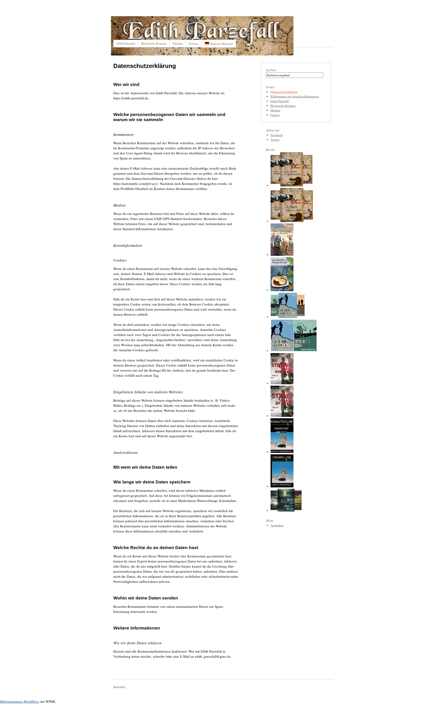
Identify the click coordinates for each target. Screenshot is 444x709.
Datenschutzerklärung (284, 92)
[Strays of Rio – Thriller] (282, 416)
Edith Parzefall (126, 43)
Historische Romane (153, 43)
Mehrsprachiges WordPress (19, 701)
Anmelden (277, 525)
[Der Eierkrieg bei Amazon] (282, 255)
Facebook (277, 135)
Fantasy (194, 43)
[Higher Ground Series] (286, 510)
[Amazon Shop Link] (282, 290)
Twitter (275, 140)
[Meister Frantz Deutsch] (291, 185)
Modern (178, 43)
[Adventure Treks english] (294, 350)
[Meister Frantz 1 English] (292, 221)
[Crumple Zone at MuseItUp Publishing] (282, 486)
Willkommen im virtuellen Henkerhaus (294, 96)
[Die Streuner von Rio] (282, 383)
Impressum (119, 686)
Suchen (271, 69)
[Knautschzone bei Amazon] (282, 452)
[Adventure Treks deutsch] (288, 317)
